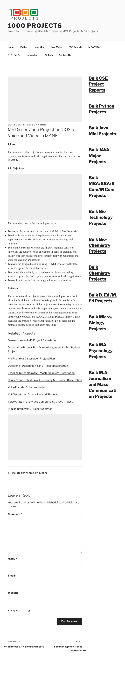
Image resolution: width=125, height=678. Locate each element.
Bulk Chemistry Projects (99, 273)
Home (11, 47)
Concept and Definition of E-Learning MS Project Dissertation (45, 380)
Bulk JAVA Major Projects (99, 155)
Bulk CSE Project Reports (98, 84)
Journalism (32, 55)
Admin (42, 125)
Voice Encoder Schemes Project (27, 387)
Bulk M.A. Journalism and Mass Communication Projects (102, 384)
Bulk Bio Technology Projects (101, 217)
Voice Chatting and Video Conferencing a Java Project (40, 401)
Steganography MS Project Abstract (30, 408)
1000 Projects (35, 25)
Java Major (56, 47)
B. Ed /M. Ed (14, 55)
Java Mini (39, 47)
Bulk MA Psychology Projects (101, 350)
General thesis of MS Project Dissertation (32, 340)
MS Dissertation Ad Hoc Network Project (32, 394)
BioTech (48, 55)
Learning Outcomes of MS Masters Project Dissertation (41, 372)
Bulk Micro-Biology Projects (100, 322)
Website (13, 592)
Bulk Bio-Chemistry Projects (99, 245)
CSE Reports (75, 47)
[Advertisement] (45, 99)
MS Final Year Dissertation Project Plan (31, 358)
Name (12, 558)
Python (24, 47)
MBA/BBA (94, 47)
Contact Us (65, 55)
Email (12, 575)
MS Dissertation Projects (30, 473)
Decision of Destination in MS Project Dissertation (38, 365)
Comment (15, 514)
